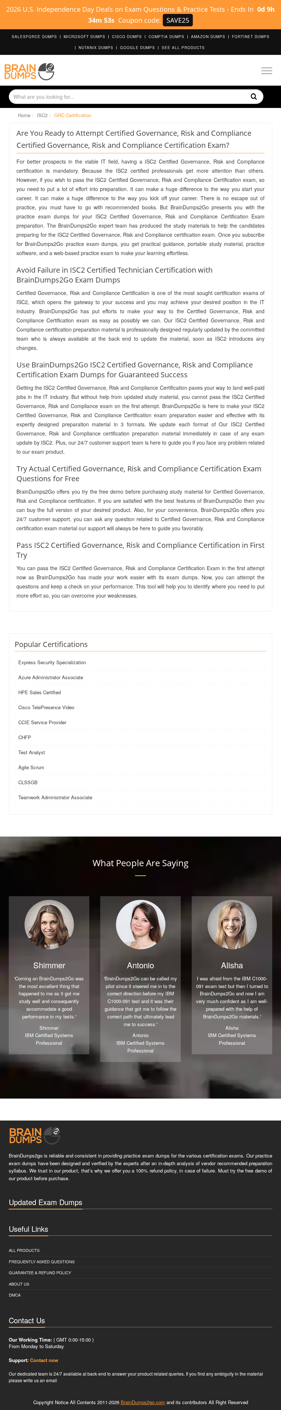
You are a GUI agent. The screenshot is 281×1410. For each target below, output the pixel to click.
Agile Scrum (31, 767)
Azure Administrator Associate (50, 677)
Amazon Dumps (208, 36)
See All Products (183, 47)
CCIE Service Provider (42, 722)
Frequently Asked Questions (42, 1261)
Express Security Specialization (52, 662)
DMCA (14, 1295)
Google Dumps (137, 47)
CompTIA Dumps (166, 36)
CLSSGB (28, 782)
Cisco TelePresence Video (46, 707)
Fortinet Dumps (251, 36)
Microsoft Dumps (84, 36)
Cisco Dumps (127, 36)
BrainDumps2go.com (143, 1402)
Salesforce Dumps (34, 36)
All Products (24, 1250)
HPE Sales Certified (39, 692)
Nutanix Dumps (96, 47)
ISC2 (42, 115)
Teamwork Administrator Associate (55, 797)
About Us (19, 1284)
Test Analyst (31, 752)
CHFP (24, 737)
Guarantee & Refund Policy (40, 1272)
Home (24, 115)
